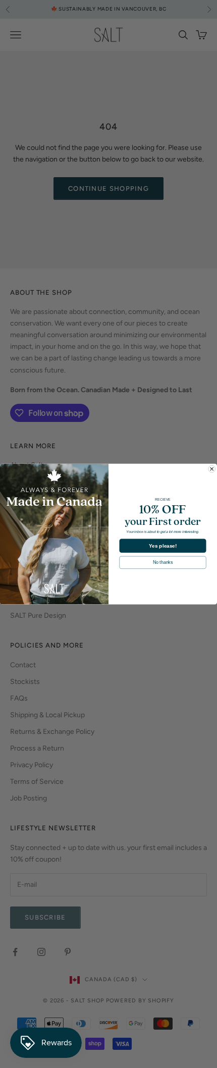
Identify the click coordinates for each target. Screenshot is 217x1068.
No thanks (163, 562)
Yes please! (163, 546)
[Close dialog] (211, 468)
